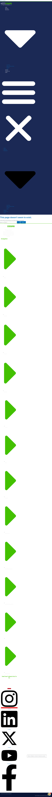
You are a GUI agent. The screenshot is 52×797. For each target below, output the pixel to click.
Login (6, 72)
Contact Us (6, 211)
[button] (19, 110)
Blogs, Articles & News (10, 66)
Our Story (8, 64)
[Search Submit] (18, 222)
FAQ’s (8, 208)
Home (5, 148)
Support (5, 210)
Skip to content (2, 0)
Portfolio (8, 67)
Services (5, 149)
